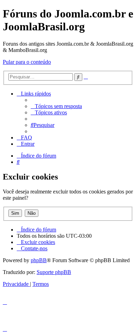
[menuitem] (56, 106)
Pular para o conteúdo (27, 62)
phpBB (39, 260)
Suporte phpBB (54, 272)
